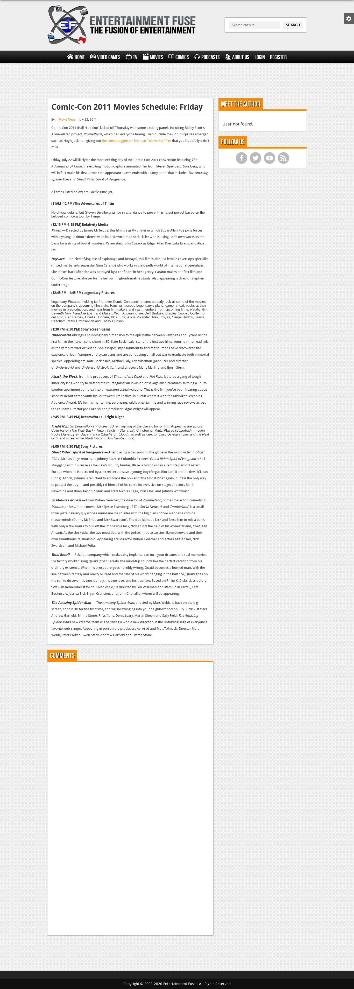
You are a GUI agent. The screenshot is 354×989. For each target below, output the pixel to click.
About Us (240, 57)
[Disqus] (130, 731)
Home (80, 57)
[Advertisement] (177, 80)
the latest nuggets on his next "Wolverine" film (136, 140)
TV (135, 57)
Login (259, 57)
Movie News (67, 119)
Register (278, 57)
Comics (182, 57)
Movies (156, 57)
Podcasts (210, 57)
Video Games (109, 57)
